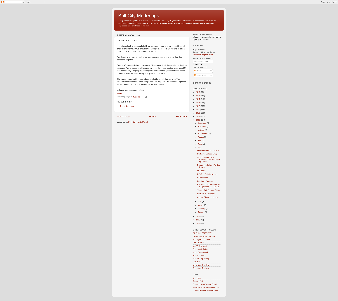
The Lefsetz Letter (200, 249)
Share (119, 94)
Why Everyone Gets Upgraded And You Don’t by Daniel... (208, 159)
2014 (198, 99)
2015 (198, 96)
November (202, 126)
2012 (198, 106)
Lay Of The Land (200, 246)
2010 (198, 113)
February (202, 209)
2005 (198, 223)
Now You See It (199, 255)
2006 (198, 220)
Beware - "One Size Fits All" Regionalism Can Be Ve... (208, 186)
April (200, 202)
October (201, 130)
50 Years (201, 171)
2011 (198, 110)
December (202, 123)
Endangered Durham (201, 240)
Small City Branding (201, 265)
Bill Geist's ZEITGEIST (202, 233)
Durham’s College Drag (207, 154)
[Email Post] (146, 97)
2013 (198, 103)
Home (152, 116)
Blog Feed (197, 278)
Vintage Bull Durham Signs (208, 190)
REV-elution (198, 262)
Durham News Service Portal (205, 284)
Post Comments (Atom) (138, 122)
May (200, 147)
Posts (198, 71)
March (201, 205)
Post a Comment (127, 106)
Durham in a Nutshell (206, 194)
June (200, 144)
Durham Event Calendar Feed (205, 291)
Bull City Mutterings (138, 15)
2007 (198, 216)
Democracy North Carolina (204, 236)
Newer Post (123, 116)
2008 (198, 120)
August (201, 137)
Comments (201, 75)
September (203, 133)
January (201, 212)
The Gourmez (198, 243)
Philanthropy (202, 178)
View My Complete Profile (203, 55)
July (200, 140)
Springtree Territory (201, 268)
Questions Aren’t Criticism (208, 150)
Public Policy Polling (201, 259)
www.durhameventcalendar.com (206, 287)
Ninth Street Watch (200, 252)
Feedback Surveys (205, 181)
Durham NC (198, 281)
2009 (198, 116)
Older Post (181, 116)
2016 (198, 92)
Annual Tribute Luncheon (207, 197)
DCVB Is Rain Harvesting (207, 174)
